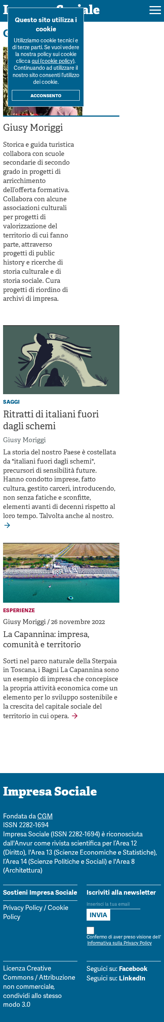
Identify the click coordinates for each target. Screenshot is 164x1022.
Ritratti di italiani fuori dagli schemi (51, 421)
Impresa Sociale (50, 792)
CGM (45, 817)
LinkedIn (132, 978)
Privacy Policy (22, 908)
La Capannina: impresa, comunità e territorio (46, 640)
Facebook (133, 968)
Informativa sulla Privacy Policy (119, 943)
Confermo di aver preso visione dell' (124, 940)
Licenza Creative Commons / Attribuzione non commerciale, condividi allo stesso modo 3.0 (39, 987)
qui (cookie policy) (53, 61)
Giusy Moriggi (24, 440)
